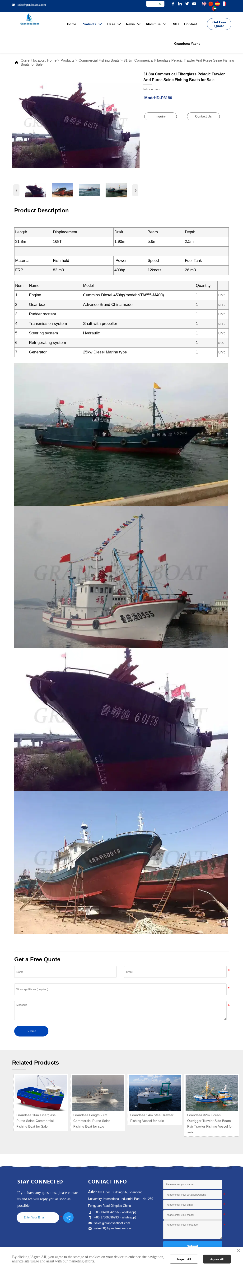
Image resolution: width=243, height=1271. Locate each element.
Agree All (217, 1259)
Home (51, 60)
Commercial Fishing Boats (99, 60)
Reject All (184, 1259)
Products (68, 60)
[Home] (30, 19)
